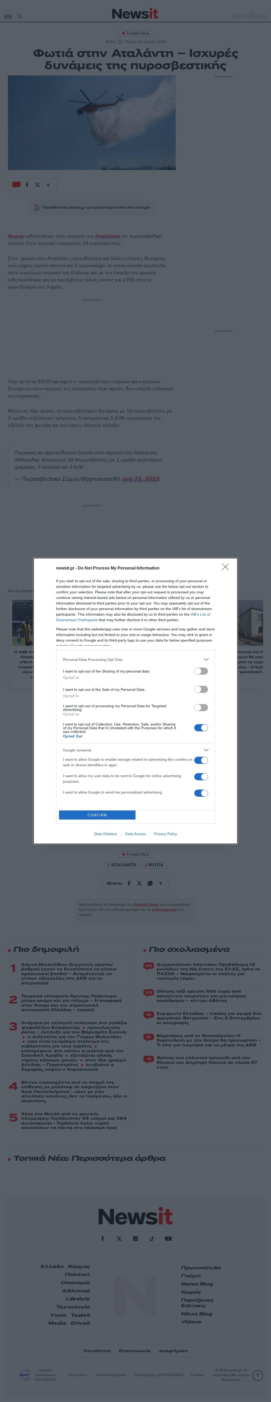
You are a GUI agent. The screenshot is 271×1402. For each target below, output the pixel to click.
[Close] (227, 568)
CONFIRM (97, 815)
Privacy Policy (165, 834)
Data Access (135, 834)
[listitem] (135, 659)
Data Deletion (105, 834)
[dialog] (135, 701)
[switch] (201, 671)
